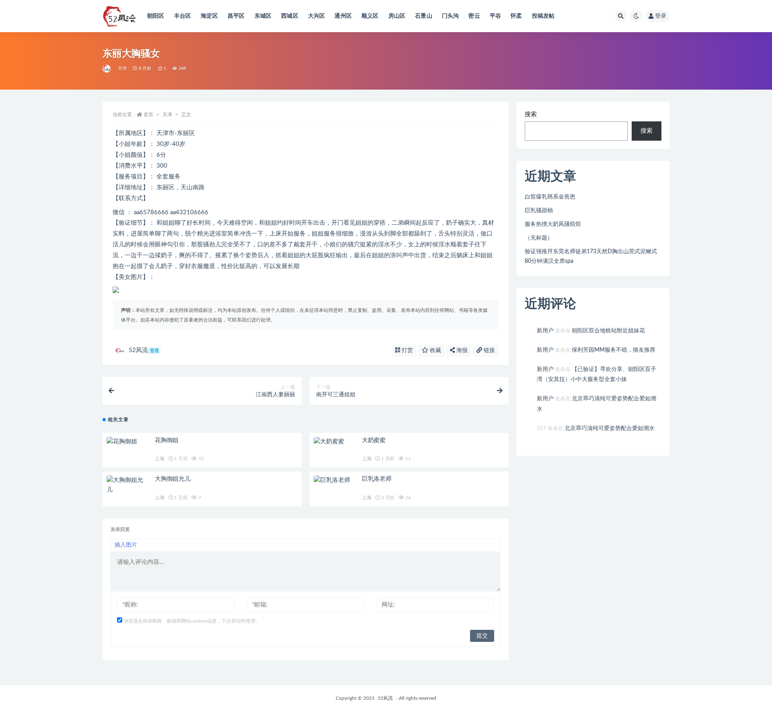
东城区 (263, 16)
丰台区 (182, 16)
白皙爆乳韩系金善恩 (550, 197)
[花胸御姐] (127, 442)
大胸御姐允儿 (173, 479)
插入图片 (126, 545)
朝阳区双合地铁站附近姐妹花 (608, 331)
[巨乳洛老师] (334, 480)
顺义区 (370, 16)
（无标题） (539, 238)
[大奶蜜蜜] (334, 442)
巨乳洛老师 (377, 479)
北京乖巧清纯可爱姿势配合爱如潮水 (610, 428)
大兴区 (316, 16)
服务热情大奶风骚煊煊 (553, 224)
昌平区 (236, 16)
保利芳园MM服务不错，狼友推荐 (613, 350)
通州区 (343, 16)
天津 (122, 68)
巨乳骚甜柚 (539, 210)
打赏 (406, 350)
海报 (461, 350)
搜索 (531, 114)
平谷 (495, 16)
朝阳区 (155, 16)
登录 (660, 16)
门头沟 (450, 16)
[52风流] (107, 69)
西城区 (289, 16)
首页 (148, 114)
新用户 (545, 331)
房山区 (397, 16)
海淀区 (209, 16)
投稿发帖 (543, 16)
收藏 (434, 350)
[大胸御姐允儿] (127, 485)
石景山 (423, 16)
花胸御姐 (167, 440)
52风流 (144, 350)
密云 (474, 16)
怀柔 (516, 16)
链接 (488, 350)
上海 (159, 458)
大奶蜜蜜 (374, 440)
